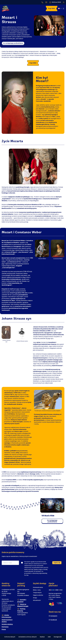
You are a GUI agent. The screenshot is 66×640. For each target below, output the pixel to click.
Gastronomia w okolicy (7, 621)
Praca (4, 629)
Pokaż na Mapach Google (22, 605)
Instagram (53, 616)
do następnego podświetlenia (13, 43)
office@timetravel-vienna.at (46, 2)
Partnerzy (5, 627)
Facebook (53, 620)
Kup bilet (51, 8)
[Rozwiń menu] (63, 9)
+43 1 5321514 (42, 2)
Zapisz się (57, 563)
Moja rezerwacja (63, 2)
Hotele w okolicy (7, 624)
